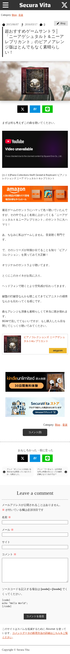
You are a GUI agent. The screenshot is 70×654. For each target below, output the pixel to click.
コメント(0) (34, 432)
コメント (9, 554)
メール (8, 529)
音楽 (20, 15)
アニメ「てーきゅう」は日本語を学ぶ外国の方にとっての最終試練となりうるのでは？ (49, 471)
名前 (6, 517)
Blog (14, 15)
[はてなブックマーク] (35, 109)
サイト (6, 542)
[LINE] (47, 109)
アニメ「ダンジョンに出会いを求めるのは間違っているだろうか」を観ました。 (19, 471)
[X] (64, 5)
